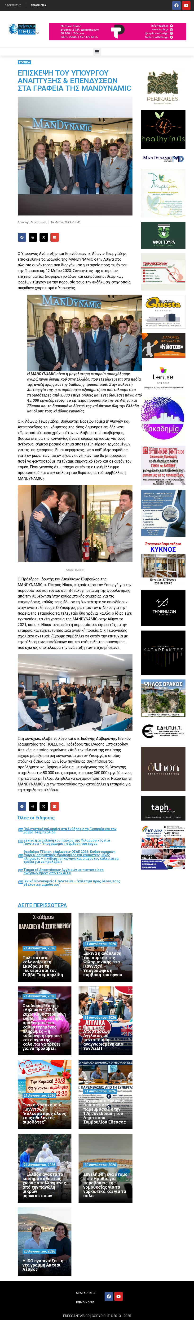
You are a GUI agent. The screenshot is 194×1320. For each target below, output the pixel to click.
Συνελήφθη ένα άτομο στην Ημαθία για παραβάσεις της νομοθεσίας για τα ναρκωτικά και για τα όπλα (105, 1185)
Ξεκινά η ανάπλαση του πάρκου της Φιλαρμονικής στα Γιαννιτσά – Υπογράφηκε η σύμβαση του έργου (66, 842)
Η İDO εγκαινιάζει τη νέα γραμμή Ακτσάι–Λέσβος (42, 1265)
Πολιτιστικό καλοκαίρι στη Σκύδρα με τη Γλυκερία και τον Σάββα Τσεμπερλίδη (69, 830)
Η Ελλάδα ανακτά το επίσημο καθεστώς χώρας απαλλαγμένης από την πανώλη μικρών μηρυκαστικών (44, 1185)
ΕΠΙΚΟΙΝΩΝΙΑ (38, 5)
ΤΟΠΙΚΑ (24, 62)
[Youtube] (186, 5)
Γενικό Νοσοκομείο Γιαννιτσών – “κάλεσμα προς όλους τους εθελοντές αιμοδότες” (71, 882)
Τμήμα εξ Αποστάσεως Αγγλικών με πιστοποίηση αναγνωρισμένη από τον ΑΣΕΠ (63, 871)
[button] (97, 52)
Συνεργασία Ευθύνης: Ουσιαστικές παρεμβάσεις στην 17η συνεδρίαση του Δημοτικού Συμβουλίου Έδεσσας (104, 1111)
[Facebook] (176, 5)
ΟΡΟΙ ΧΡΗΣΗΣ (13, 5)
